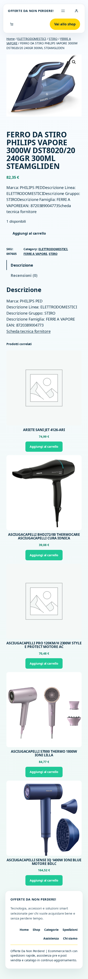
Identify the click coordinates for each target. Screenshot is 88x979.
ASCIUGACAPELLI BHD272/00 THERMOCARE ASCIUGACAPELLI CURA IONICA (44, 536)
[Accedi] (76, 11)
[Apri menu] (63, 10)
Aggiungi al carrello (29, 233)
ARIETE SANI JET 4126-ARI (44, 430)
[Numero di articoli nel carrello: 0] (11, 24)
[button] (74, 62)
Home (10, 39)
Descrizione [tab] (22, 265)
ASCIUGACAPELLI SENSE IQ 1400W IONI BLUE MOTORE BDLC (44, 862)
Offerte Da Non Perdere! (31, 11)
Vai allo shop (65, 24)
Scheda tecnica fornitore (28, 331)
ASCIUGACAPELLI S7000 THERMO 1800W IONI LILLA (44, 753)
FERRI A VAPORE (35, 254)
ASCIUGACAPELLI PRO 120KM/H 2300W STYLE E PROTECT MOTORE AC (43, 645)
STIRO (53, 39)
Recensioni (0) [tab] (24, 275)
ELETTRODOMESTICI (31, 39)
